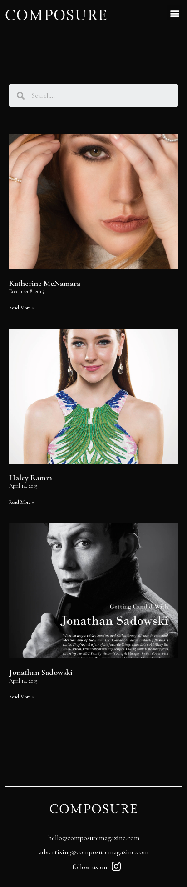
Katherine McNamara (44, 283)
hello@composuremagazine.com (93, 837)
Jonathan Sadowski (40, 672)
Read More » (21, 307)
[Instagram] (116, 866)
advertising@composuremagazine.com (93, 852)
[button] (174, 12)
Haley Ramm (30, 478)
